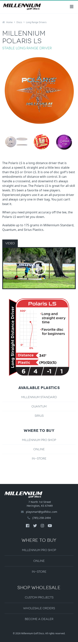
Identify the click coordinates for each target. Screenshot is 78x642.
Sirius (39, 415)
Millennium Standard (39, 397)
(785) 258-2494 (41, 518)
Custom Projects (39, 597)
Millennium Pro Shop (39, 440)
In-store (39, 458)
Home (9, 22)
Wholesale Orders (39, 608)
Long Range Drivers (36, 22)
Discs (19, 22)
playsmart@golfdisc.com (41, 512)
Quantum (39, 406)
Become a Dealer (39, 619)
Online (39, 449)
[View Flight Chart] (39, 337)
